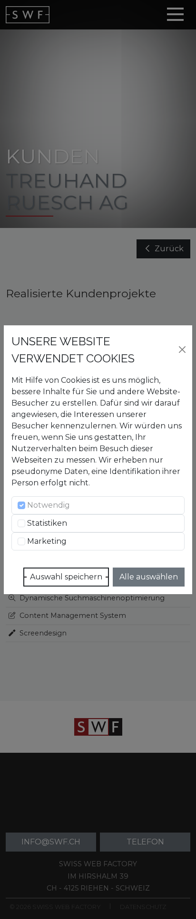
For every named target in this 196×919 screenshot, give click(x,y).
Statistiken (47, 523)
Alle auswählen (148, 576)
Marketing (47, 541)
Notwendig (48, 505)
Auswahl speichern (66, 576)
